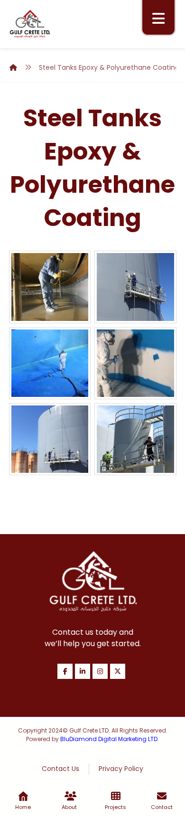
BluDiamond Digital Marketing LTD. (109, 739)
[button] (158, 18)
